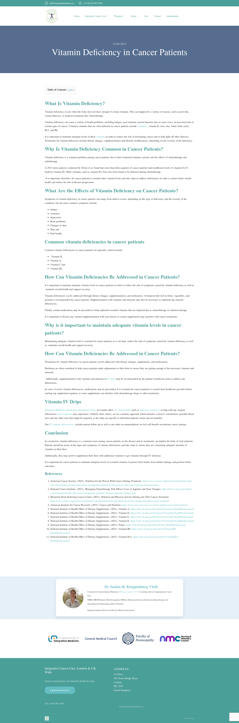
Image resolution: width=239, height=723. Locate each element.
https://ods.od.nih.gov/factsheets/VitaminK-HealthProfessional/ (162, 520)
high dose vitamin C (149, 409)
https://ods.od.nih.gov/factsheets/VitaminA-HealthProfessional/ (162, 508)
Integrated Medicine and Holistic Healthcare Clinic (70, 409)
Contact (157, 16)
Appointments (172, 16)
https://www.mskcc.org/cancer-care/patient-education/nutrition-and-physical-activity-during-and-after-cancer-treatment (109, 500)
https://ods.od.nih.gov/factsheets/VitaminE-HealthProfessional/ (161, 516)
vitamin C (142, 126)
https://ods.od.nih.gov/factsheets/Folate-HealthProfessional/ (156, 524)
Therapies (118, 16)
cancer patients (64, 413)
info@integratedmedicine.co (131, 706)
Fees (146, 16)
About (133, 16)
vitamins (101, 136)
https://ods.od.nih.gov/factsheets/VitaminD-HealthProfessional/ (162, 512)
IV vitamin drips (122, 409)
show (71, 89)
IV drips (110, 378)
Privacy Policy (189, 718)
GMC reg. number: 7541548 (129, 592)
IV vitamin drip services (61, 424)
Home (77, 16)
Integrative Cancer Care (95, 16)
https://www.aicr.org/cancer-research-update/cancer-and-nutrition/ (155, 504)
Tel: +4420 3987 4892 (54, 703)
